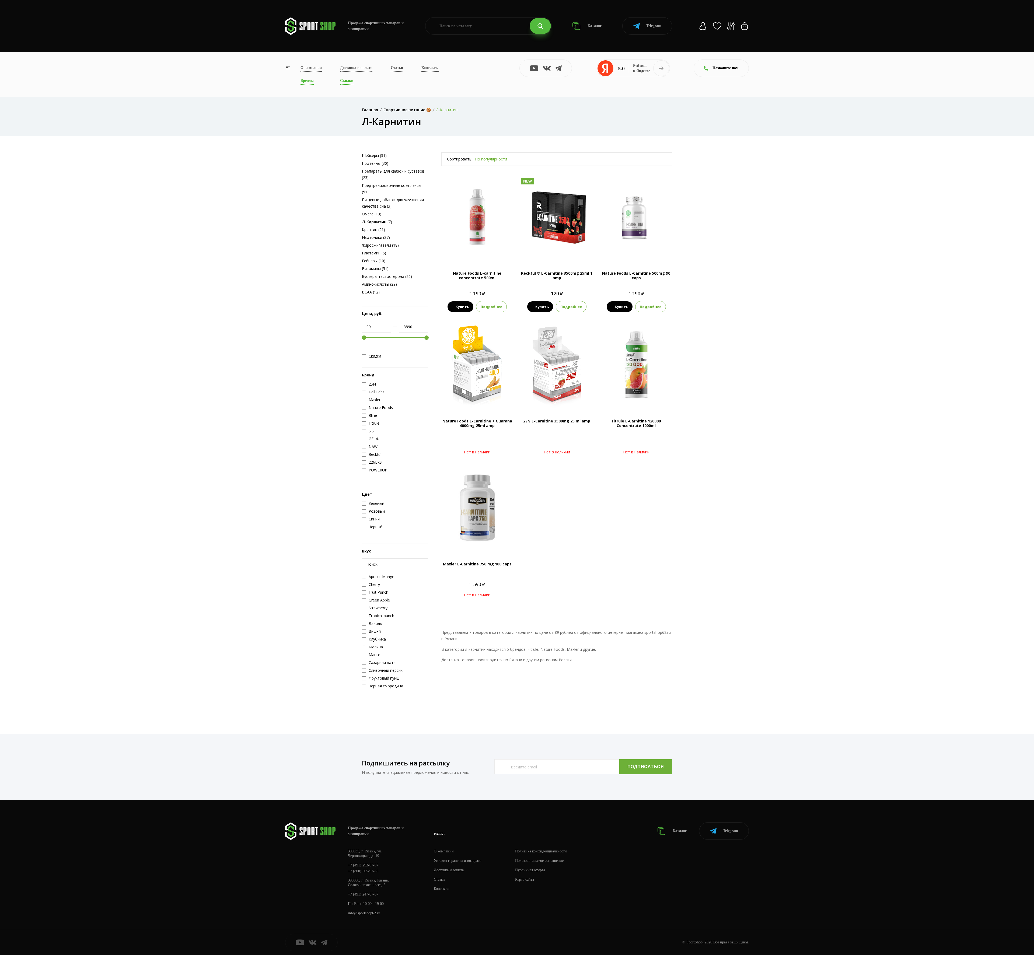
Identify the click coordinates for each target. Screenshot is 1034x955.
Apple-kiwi (539, 251)
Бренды (307, 81)
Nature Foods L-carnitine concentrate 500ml (477, 275)
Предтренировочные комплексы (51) (391, 188)
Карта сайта (524, 879)
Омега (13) (371, 213)
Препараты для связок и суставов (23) (393, 174)
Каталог (594, 26)
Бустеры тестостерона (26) (387, 276)
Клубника (487, 251)
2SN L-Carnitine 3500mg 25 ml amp (556, 421)
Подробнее (491, 306)
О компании (311, 68)
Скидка (375, 356)
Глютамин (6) (374, 253)
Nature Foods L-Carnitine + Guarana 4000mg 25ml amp (477, 423)
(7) (377, 221)
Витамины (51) (375, 268)
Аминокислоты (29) (379, 284)
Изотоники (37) (376, 237)
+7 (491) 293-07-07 (363, 865)
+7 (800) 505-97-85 (363, 871)
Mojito (556, 251)
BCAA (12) (371, 292)
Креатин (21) (373, 229)
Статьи (397, 68)
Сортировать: (459, 159)
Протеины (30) (375, 163)
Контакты (430, 68)
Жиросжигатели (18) (380, 245)
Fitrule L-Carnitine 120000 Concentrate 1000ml (636, 423)
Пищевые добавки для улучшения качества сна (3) (393, 203)
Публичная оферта (530, 870)
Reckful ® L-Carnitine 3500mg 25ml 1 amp (556, 275)
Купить (462, 306)
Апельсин (467, 251)
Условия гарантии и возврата (457, 861)
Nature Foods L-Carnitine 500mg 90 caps (636, 275)
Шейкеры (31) (374, 155)
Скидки (346, 81)
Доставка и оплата (356, 68)
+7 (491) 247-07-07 (363, 894)
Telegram (653, 26)
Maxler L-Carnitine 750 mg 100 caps (477, 563)
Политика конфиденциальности (541, 851)
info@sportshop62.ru (364, 913)
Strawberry (574, 251)
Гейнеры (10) (373, 260)
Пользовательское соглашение (539, 861)
